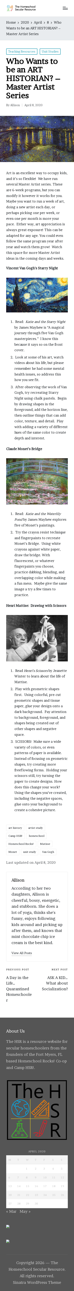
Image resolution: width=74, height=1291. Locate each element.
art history (15, 827)
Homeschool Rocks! (21, 843)
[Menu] (65, 8)
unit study (29, 851)
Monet (12, 851)
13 (10, 1186)
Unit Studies (50, 51)
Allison (18, 880)
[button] (22, 953)
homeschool (36, 835)
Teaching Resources (21, 51)
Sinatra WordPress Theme (37, 1282)
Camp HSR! (15, 835)
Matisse (45, 843)
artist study (35, 827)
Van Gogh (48, 851)
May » (25, 1211)
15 (27, 1186)
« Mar (11, 1211)
